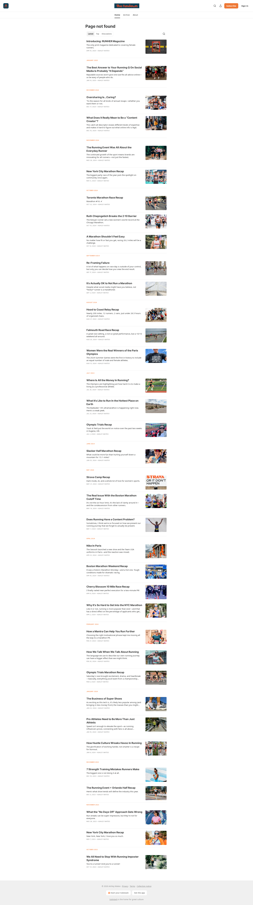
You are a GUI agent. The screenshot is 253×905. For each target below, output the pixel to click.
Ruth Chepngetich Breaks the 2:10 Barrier (111, 216)
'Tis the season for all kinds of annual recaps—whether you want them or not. (113, 102)
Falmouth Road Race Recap (102, 330)
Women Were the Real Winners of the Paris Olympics (112, 352)
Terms (132, 886)
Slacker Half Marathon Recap (103, 450)
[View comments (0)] (107, 249)
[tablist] (99, 33)
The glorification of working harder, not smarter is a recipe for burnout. (112, 748)
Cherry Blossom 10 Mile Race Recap (108, 586)
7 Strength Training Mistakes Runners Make (112, 769)
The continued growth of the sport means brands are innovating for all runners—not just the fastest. (110, 155)
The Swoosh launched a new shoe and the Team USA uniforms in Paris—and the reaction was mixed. (110, 550)
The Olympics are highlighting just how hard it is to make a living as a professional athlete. (113, 385)
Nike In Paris (93, 545)
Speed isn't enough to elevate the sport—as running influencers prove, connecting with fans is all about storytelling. (109, 727)
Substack (113, 899)
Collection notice (144, 886)
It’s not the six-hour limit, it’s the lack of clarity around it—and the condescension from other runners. (112, 504)
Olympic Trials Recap (99, 424)
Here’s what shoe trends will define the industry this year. (112, 791)
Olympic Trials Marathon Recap (105, 672)
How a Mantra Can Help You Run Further (110, 631)
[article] (126, 48)
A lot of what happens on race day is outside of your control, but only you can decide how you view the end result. (113, 267)
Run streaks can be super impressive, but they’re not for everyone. (111, 817)
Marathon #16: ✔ (94, 201)
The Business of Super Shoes (104, 698)
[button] (117, 15)
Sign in (244, 5)
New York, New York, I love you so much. (104, 836)
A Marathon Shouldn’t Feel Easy (105, 236)
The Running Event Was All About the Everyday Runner (109, 149)
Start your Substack (120, 893)
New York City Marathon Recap (105, 171)
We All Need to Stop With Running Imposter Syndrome (112, 858)
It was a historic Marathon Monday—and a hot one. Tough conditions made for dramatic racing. (112, 571)
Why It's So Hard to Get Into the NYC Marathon (114, 605)
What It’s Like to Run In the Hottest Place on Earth (112, 402)
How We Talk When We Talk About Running (112, 651)
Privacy (125, 886)
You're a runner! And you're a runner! (103, 863)
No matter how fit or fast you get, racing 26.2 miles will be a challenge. (113, 241)
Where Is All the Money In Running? (107, 380)
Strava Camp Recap (98, 477)
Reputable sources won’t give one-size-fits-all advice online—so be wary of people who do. (114, 76)
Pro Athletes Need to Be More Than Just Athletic (110, 721)
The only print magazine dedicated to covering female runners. (110, 46)
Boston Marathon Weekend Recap (107, 566)
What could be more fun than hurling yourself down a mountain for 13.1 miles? (110, 456)
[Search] (214, 5)
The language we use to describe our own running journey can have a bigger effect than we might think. (113, 657)
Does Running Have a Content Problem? (110, 519)
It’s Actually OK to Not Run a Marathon (109, 283)
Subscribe (231, 5)
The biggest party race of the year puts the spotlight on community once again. (111, 176)
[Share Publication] (220, 5)
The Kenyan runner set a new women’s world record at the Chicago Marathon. (112, 221)
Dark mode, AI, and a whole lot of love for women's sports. (113, 481)
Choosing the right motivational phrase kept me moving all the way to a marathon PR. (113, 636)
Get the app (139, 893)
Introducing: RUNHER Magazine (105, 41)
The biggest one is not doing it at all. (102, 773)
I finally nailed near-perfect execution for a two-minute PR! (112, 590)
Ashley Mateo (103, 51)
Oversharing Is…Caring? (101, 97)
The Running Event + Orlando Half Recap (110, 787)
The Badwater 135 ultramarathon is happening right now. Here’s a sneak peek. (112, 409)
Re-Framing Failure (98, 262)
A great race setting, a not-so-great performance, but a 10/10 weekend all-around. (114, 335)
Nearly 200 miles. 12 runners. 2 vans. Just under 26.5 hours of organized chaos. (113, 314)
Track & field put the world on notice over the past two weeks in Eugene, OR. (114, 429)
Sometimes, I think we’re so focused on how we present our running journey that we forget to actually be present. (113, 524)
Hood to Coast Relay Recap (102, 309)
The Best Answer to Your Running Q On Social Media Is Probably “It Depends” (114, 69)
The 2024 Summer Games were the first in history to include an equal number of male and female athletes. (113, 359)
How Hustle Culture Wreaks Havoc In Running (114, 743)
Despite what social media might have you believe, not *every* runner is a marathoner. (111, 288)
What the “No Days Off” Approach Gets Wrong (114, 811)
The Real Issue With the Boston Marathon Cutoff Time (111, 497)
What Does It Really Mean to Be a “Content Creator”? (111, 119)
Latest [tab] (90, 34)
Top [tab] (97, 34)
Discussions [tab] (107, 34)
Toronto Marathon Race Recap (104, 197)
